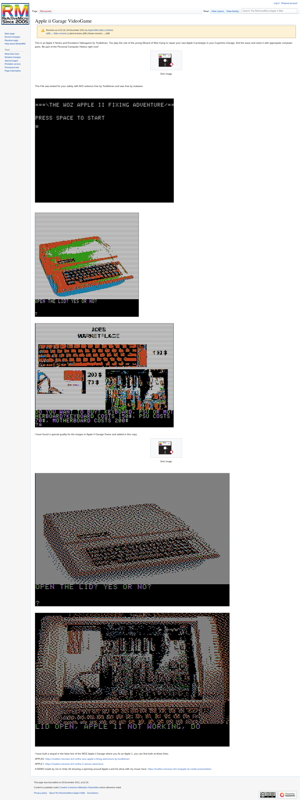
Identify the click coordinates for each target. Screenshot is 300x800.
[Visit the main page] (15, 14)
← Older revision (59, 33)
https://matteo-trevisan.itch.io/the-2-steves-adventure (74, 764)
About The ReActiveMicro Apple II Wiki (67, 793)
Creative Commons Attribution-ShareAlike (79, 787)
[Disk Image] (166, 60)
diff (48, 33)
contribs (108, 30)
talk (101, 30)
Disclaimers (92, 793)
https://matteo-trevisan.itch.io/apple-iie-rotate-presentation (179, 769)
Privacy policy (40, 793)
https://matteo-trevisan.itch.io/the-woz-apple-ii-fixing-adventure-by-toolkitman (87, 758)
